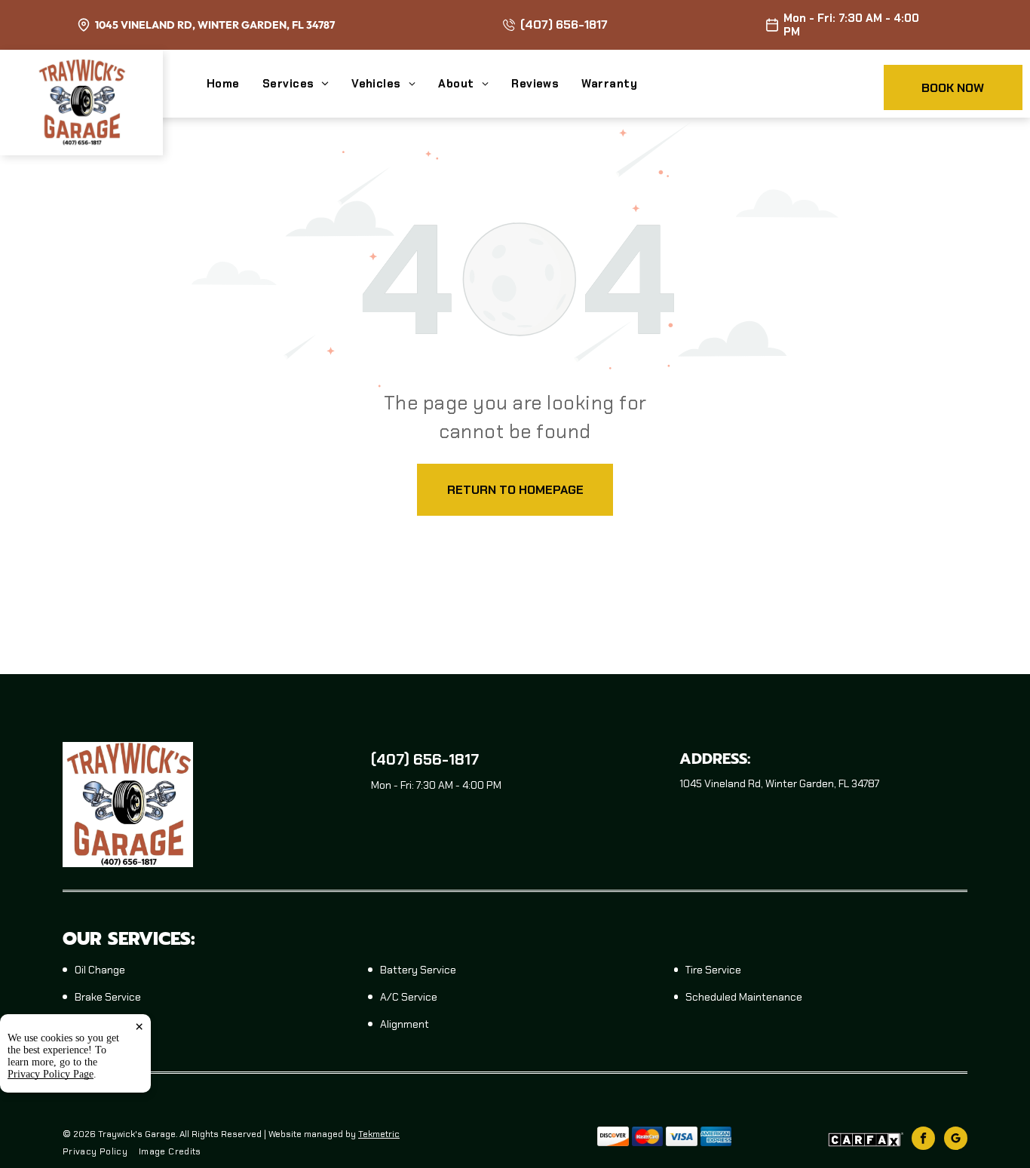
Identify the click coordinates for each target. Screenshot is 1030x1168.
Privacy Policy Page (50, 1074)
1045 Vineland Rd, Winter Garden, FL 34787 (215, 25)
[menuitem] (234, 83)
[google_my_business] (955, 1140)
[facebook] (923, 1140)
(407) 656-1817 (564, 24)
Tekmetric (379, 1134)
